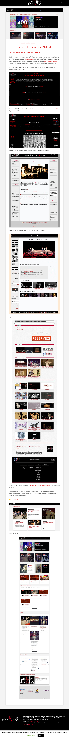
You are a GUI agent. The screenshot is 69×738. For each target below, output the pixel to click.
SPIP (56, 109)
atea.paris (30, 724)
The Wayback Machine (50, 61)
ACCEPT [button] (41, 735)
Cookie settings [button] (31, 735)
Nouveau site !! (15, 500)
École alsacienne (29, 59)
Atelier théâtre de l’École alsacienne (40, 485)
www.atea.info (34, 721)
